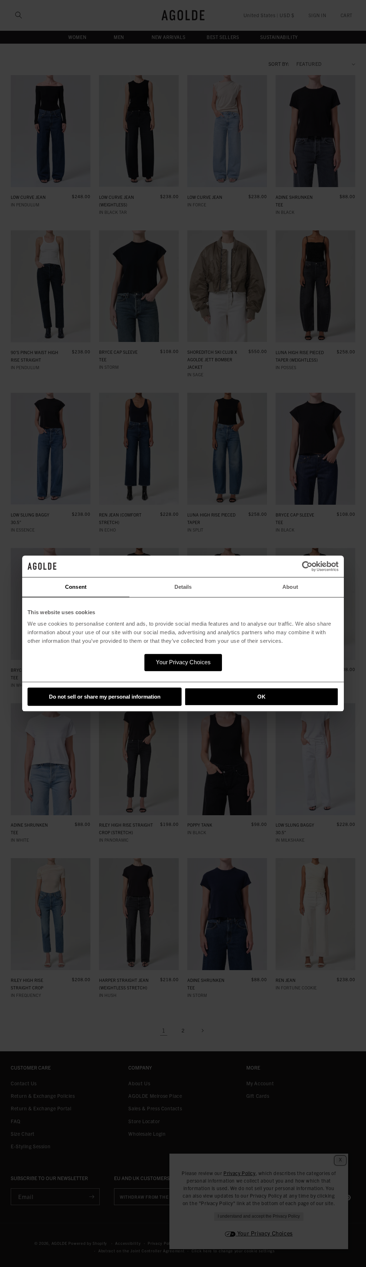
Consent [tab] (75, 587)
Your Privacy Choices (183, 662)
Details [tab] (183, 587)
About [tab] (290, 587)
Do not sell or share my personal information (104, 697)
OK (261, 697)
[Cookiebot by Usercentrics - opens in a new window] (307, 566)
